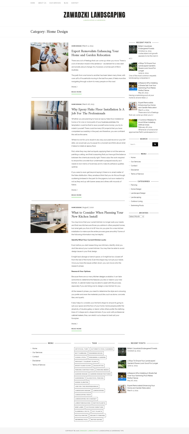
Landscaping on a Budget (86, 398)
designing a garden (97, 357)
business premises (109, 122)
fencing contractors (84, 369)
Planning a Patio (82, 411)
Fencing (134, 185)
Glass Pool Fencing (95, 378)
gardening (79, 378)
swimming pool (81, 419)
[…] (131, 58)
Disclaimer (135, 170)
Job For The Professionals (86, 386)
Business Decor (96, 353)
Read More (76, 92)
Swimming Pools (137, 205)
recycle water (81, 415)
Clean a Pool (80, 357)
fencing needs (103, 369)
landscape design (82, 390)
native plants (99, 403)
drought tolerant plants (86, 361)
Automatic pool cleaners (102, 349)
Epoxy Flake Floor (83, 365)
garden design (81, 374)
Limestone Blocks (82, 403)
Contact (75, 3)
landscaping (98, 390)
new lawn (79, 407)
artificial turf (81, 349)
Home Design (76, 46)
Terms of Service (137, 174)
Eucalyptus (99, 365)
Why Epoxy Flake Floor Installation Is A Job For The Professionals (98, 111)
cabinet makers (77, 315)
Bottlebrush (81, 353)
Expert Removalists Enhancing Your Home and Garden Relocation (95, 53)
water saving (96, 419)
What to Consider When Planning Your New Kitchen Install (97, 215)
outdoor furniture (94, 407)
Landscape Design (138, 193)
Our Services (55, 3)
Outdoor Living (137, 201)
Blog (66, 3)
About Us (42, 3)
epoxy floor (91, 146)
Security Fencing (97, 415)
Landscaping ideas (83, 394)
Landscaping (136, 197)
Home (33, 3)
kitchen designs (99, 277)
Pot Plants (97, 411)
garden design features (100, 374)
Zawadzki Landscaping (94, 15)
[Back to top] (184, 429)
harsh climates (81, 382)
